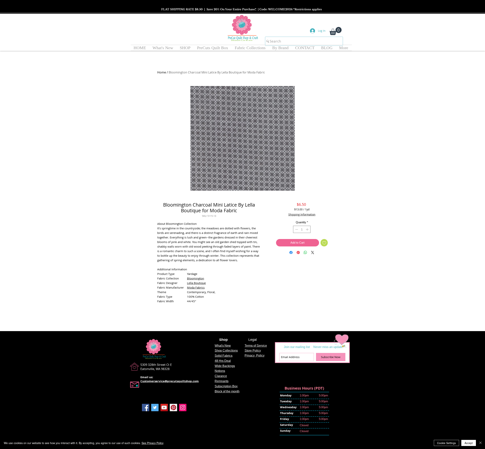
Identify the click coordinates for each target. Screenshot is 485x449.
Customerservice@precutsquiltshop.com (169, 381)
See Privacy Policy (152, 443)
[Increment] (307, 229)
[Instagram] (182, 407)
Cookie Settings (446, 443)
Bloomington (195, 278)
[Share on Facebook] (291, 252)
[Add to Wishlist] (324, 242)
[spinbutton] (302, 229)
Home (161, 72)
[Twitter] (155, 407)
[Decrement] (296, 229)
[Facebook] (145, 407)
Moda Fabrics (196, 287)
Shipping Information (301, 214)
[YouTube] (164, 407)
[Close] (480, 443)
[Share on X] (312, 252)
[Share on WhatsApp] (305, 252)
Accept (469, 443)
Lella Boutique (196, 283)
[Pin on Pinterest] (298, 252)
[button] (335, 31)
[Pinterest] (173, 407)
